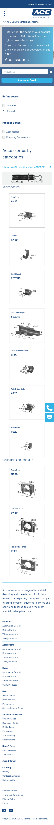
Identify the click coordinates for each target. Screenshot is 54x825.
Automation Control (11, 625)
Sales (4, 691)
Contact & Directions (12, 775)
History (5, 771)
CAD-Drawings (9, 718)
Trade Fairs (7, 754)
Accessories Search (27, 80)
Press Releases (9, 750)
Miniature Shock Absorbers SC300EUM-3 (26, 167)
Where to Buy (8, 695)
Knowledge (7, 731)
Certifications (8, 739)
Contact (48, 4)
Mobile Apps (8, 727)
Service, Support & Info (13, 708)
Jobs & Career (9, 761)
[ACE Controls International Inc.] (42, 13)
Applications (8, 644)
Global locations (9, 780)
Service (31, 4)
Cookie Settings (9, 790)
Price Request (8, 699)
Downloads (39, 4)
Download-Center (10, 723)
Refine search (10, 96)
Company (6, 767)
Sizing (5, 668)
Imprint (5, 803)
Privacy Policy (8, 799)
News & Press (8, 746)
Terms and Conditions (12, 795)
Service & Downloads (12, 714)
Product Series (11, 122)
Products (6, 621)
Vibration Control (10, 634)
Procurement (8, 704)
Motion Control (9, 630)
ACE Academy (8, 735)
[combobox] (25, 71)
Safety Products (9, 638)
